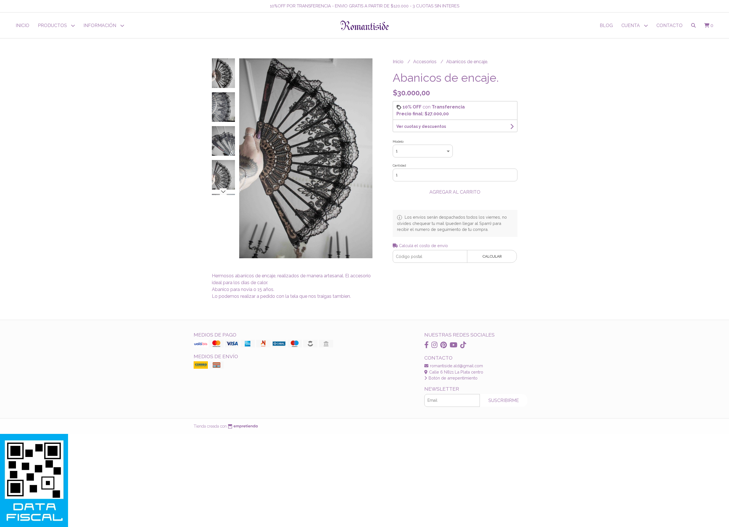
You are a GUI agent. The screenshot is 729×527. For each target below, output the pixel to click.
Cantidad (399, 165)
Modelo (398, 141)
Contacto (669, 25)
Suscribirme (503, 400)
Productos (53, 25)
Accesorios (425, 61)
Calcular (492, 256)
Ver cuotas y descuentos (421, 126)
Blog (606, 25)
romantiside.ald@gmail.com (456, 365)
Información (100, 25)
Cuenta (631, 25)
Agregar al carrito (454, 192)
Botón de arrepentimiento (452, 378)
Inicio (22, 25)
